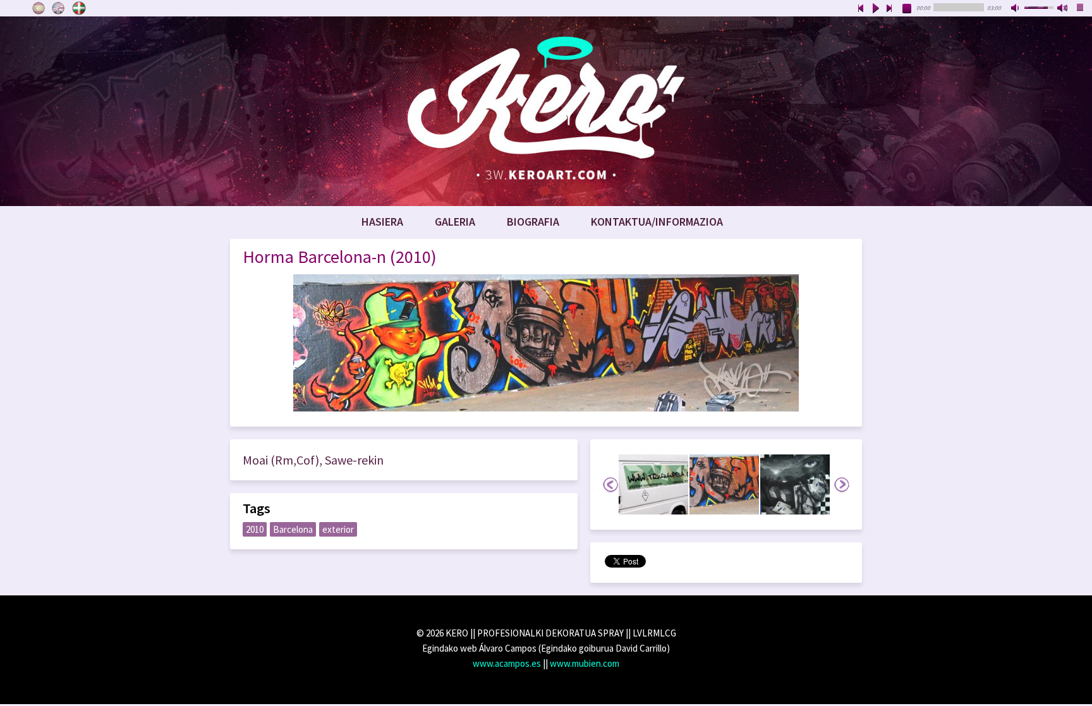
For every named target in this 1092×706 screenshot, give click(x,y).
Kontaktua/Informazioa (657, 221)
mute (1016, 9)
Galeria (455, 221)
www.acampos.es (507, 663)
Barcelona (293, 529)
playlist (1080, 9)
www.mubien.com (584, 663)
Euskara (79, 8)
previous (860, 9)
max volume (1063, 9)
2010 (255, 529)
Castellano (39, 8)
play (875, 9)
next (889, 9)
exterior (338, 529)
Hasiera (382, 221)
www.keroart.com (546, 111)
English (59, 8)
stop (907, 9)
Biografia (533, 221)
